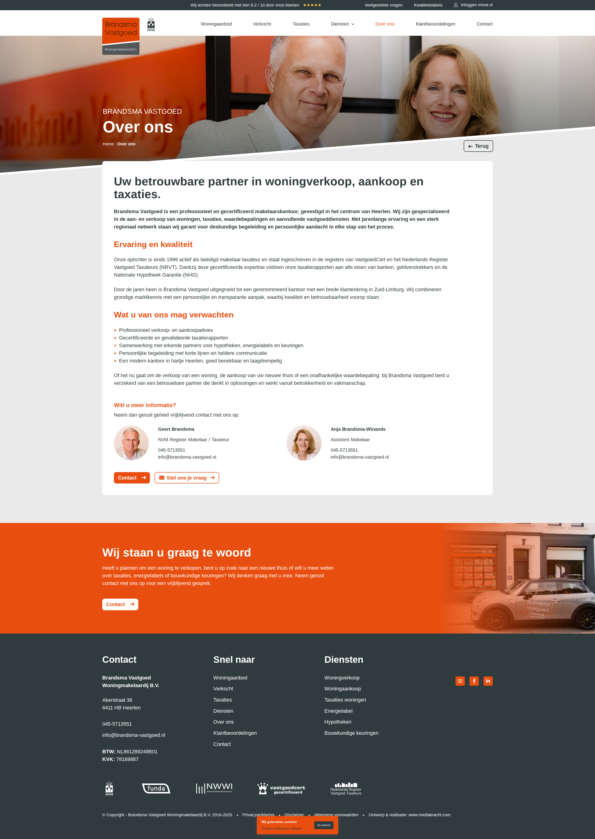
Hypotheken (337, 722)
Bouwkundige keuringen (351, 733)
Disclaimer (294, 815)
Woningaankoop (342, 689)
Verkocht (262, 24)
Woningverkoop (342, 678)
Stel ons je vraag (187, 478)
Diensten (340, 24)
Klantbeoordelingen (435, 24)
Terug (482, 146)
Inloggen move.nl (477, 5)
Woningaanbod (216, 24)
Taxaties (301, 24)
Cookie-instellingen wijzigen (281, 828)
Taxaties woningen (345, 700)
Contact (485, 24)
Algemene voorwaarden (336, 815)
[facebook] (474, 681)
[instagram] (460, 681)
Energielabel (338, 711)
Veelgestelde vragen (384, 5)
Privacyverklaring (258, 815)
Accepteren (324, 825)
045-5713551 (171, 450)
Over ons (384, 24)
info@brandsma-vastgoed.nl (187, 457)
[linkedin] (488, 681)
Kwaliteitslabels (428, 5)
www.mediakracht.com (429, 815)
